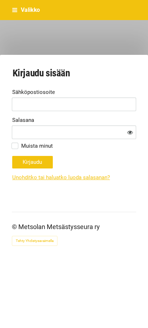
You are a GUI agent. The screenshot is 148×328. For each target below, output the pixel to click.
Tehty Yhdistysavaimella (35, 241)
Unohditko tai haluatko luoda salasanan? (61, 177)
